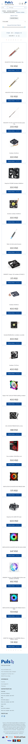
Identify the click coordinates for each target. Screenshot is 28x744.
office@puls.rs (7, 693)
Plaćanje (3, 686)
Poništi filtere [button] (14, 18)
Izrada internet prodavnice (11, 733)
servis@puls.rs (7, 708)
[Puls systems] (7, 661)
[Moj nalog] (22, 3)
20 (12, 33)
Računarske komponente (9, 12)
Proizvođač (5, 21)
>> (21, 40)
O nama (3, 681)
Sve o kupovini (4, 684)
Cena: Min (11, 35)
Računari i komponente (12, 11)
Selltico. (21, 733)
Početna (4, 11)
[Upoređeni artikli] (20, 4)
